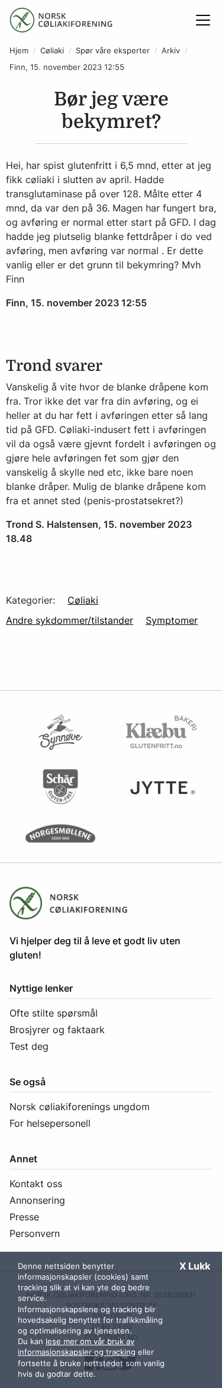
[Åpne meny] (203, 20)
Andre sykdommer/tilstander (69, 620)
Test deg (29, 1046)
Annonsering (37, 1200)
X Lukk (194, 1266)
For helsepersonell (50, 1123)
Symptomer (172, 620)
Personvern (34, 1233)
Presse (24, 1217)
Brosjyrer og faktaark (57, 1030)
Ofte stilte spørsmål (53, 1013)
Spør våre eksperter (113, 50)
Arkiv (171, 50)
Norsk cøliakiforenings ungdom (79, 1107)
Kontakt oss (35, 1184)
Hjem (18, 50)
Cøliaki (52, 50)
